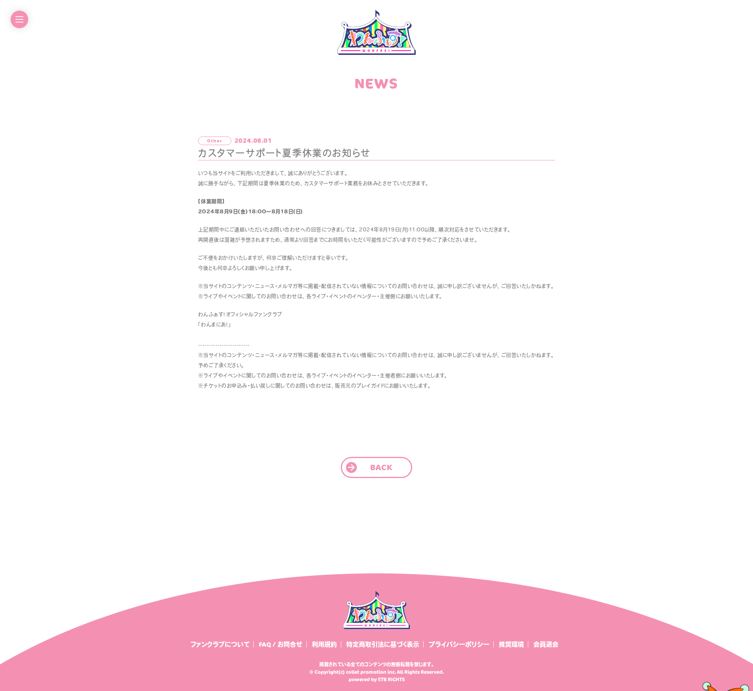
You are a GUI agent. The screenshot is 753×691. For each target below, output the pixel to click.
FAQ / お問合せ (280, 644)
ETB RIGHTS (391, 679)
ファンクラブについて (220, 644)
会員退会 (545, 644)
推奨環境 (511, 644)
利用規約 (324, 644)
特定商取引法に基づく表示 (382, 644)
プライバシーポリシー (459, 644)
